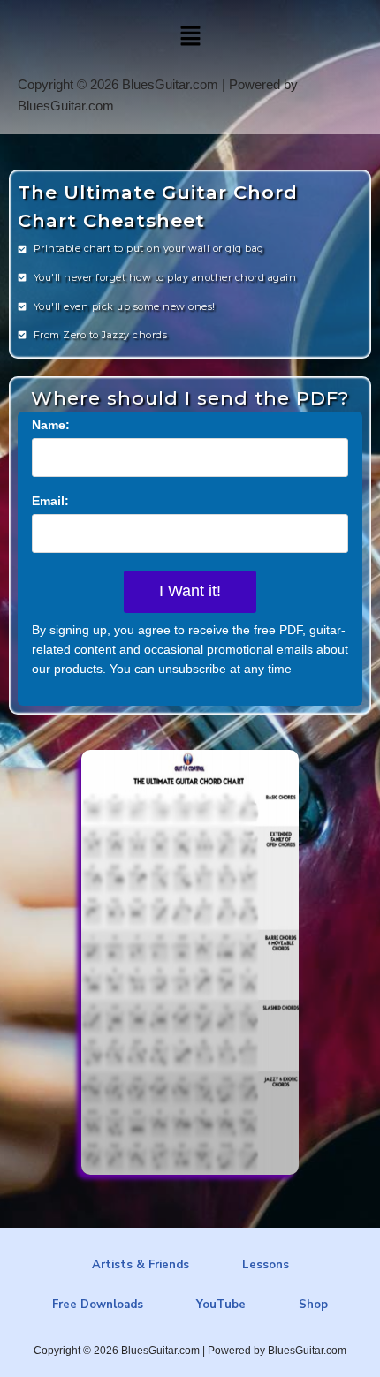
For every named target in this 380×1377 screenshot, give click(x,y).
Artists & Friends (140, 1265)
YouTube (221, 1305)
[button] (190, 37)
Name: (51, 425)
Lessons (265, 1265)
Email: (50, 501)
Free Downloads (97, 1305)
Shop (313, 1305)
